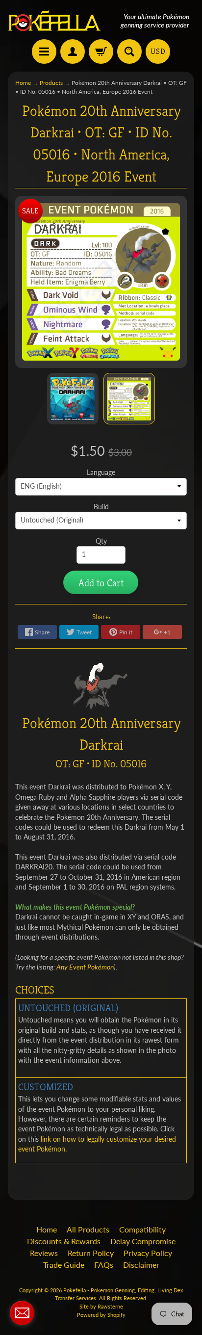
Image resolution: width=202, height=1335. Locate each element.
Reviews (44, 1252)
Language (101, 472)
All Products (88, 1229)
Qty (101, 541)
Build (101, 507)
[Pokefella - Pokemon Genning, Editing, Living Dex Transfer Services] (54, 21)
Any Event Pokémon (85, 967)
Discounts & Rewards (64, 1241)
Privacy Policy (148, 1252)
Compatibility (142, 1229)
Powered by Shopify (101, 1314)
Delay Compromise (143, 1241)
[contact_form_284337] (22, 1313)
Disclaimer (141, 1264)
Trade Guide (63, 1264)
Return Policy (91, 1252)
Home (23, 82)
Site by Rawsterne (101, 1306)
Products (51, 82)
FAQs (103, 1264)
